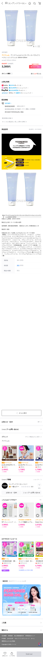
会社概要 (4, 635)
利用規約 (10, 635)
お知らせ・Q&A (21, 422)
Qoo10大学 (10, 638)
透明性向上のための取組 (8, 641)
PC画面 (4, 638)
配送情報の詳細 (6, 118)
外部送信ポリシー (30, 635)
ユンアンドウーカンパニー (17, 3)
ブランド (21, 437)
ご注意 (4, 623)
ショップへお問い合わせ (22, 429)
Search (34, 3)
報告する (5, 630)
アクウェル (5, 55)
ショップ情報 (21, 479)
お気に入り (5, 655)
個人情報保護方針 (19, 635)
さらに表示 (23, 413)
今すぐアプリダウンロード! (22, 638)
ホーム (33, 638)
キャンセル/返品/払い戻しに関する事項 (13, 121)
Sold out (29, 655)
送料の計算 (20, 106)
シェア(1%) (12, 655)
